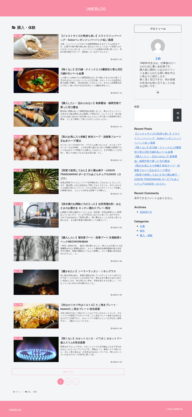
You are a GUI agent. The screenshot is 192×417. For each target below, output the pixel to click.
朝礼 (142, 230)
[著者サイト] (158, 92)
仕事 (142, 226)
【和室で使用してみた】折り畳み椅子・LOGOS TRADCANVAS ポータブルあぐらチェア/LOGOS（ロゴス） (157, 179)
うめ (158, 58)
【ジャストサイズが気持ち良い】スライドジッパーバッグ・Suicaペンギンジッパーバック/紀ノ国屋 (157, 138)
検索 (136, 106)
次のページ (68, 371)
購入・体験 (146, 235)
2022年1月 (146, 212)
